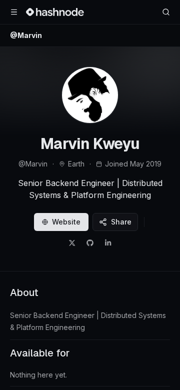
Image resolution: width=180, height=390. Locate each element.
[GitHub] (90, 243)
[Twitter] (72, 243)
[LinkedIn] (108, 243)
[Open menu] (14, 12)
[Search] (166, 12)
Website (66, 222)
